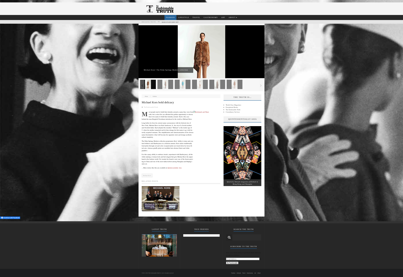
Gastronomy (211, 17)
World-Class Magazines (233, 105)
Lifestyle (183, 17)
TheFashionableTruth (151, 107)
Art (223, 17)
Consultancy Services (233, 112)
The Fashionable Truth (233, 110)
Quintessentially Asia (175, 168)
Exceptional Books (232, 107)
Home (146, 96)
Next (261, 85)
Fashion (170, 17)
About (232, 17)
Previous (142, 85)
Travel (196, 17)
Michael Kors (147, 175)
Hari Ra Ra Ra (159, 254)
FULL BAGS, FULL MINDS (170, 22)
